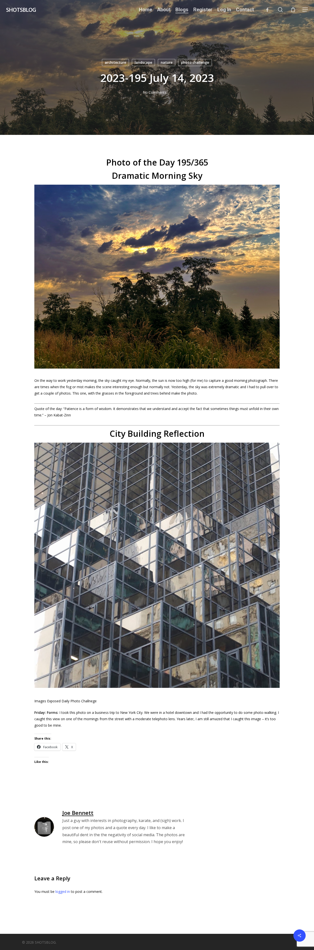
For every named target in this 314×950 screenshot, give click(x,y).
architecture (115, 62)
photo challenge (195, 62)
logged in (62, 891)
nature (166, 62)
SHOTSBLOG (21, 9)
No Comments (154, 92)
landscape (143, 62)
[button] (305, 9)
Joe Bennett (77, 812)
